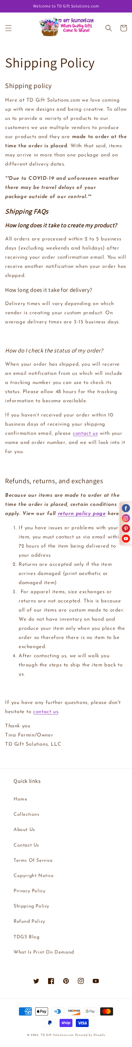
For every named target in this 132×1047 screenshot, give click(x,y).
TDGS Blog (26, 937)
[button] (8, 28)
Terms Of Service (33, 860)
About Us (24, 829)
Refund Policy (29, 921)
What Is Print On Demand (44, 952)
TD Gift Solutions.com (58, 1035)
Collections (27, 814)
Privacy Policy (29, 891)
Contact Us (26, 845)
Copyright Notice (34, 875)
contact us (85, 433)
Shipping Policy (31, 906)
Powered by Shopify (90, 1035)
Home (20, 799)
